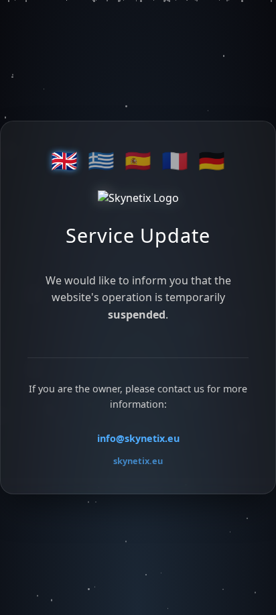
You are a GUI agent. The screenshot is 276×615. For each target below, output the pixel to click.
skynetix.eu (138, 461)
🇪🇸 (138, 161)
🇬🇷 (101, 161)
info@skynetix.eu (138, 438)
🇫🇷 (174, 161)
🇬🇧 (64, 161)
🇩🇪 (211, 161)
